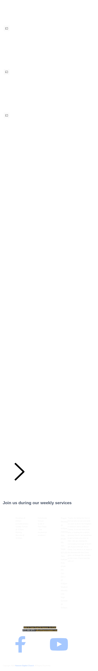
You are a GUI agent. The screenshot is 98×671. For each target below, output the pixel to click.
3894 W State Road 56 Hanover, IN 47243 (40, 627)
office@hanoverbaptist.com (46, 630)
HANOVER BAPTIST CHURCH (40, 622)
